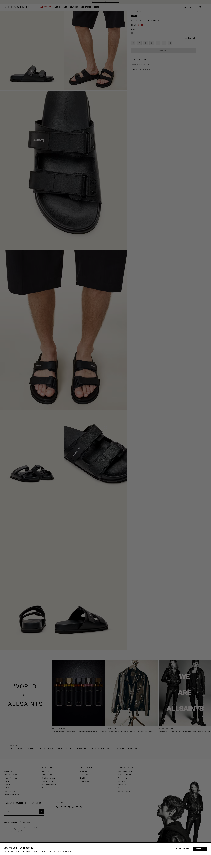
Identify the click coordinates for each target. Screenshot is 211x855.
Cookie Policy (69, 851)
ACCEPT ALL (200, 849)
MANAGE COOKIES (181, 849)
